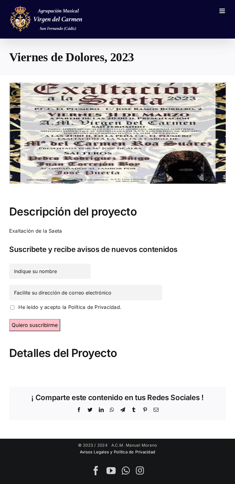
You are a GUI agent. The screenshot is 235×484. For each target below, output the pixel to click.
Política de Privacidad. (95, 307)
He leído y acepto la (68, 307)
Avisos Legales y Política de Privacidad (117, 451)
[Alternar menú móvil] (222, 11)
